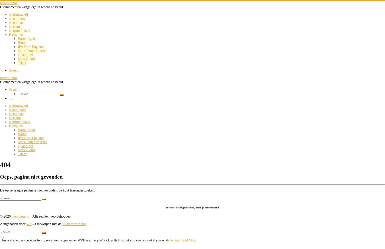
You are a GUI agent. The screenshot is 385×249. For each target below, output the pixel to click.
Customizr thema (74, 224)
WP (29, 224)
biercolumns (20, 216)
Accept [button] (175, 240)
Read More (188, 240)
